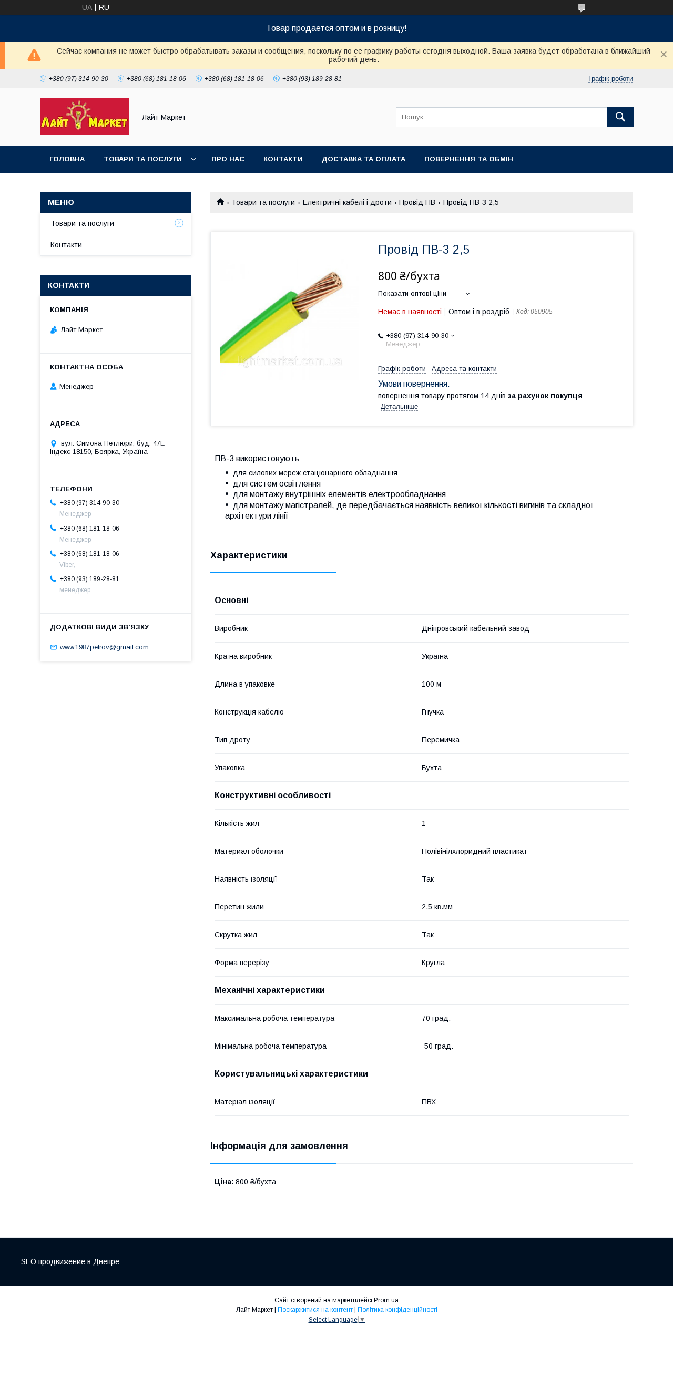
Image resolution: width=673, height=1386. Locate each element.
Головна (67, 159)
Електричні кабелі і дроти (347, 202)
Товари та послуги (143, 159)
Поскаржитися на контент (315, 1309)
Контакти (283, 159)
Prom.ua (386, 1300)
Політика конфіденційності (397, 1309)
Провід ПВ (417, 202)
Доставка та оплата (363, 159)
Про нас (227, 159)
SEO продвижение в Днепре (70, 1261)
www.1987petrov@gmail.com (104, 647)
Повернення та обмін (468, 159)
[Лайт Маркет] (84, 132)
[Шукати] (620, 117)
